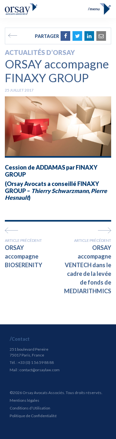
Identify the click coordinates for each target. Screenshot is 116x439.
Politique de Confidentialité (33, 415)
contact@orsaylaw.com (39, 369)
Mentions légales (24, 400)
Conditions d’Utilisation (30, 408)
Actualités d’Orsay (40, 52)
